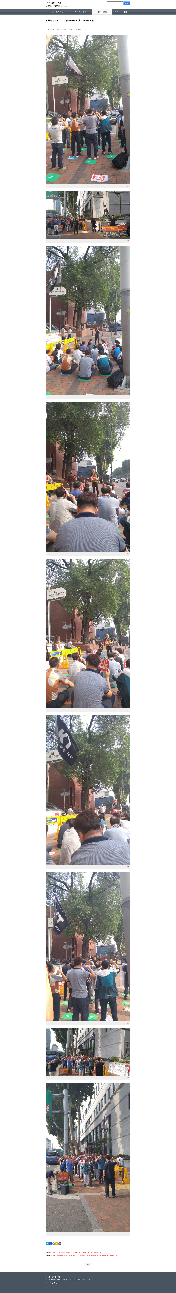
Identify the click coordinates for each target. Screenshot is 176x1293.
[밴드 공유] (59, 1243)
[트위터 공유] (47, 1243)
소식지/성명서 (57, 12)
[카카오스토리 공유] (56, 1243)
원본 (128, 186)
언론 (116, 12)
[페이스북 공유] (50, 1243)
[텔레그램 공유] (53, 1243)
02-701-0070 (52, 1280)
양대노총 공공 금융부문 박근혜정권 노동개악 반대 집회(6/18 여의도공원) (85, 1255)
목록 (88, 1264)
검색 (126, 3)
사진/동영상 (102, 12)
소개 (125, 12)
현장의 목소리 (80, 12)
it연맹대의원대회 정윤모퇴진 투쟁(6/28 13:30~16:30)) (77, 1252)
